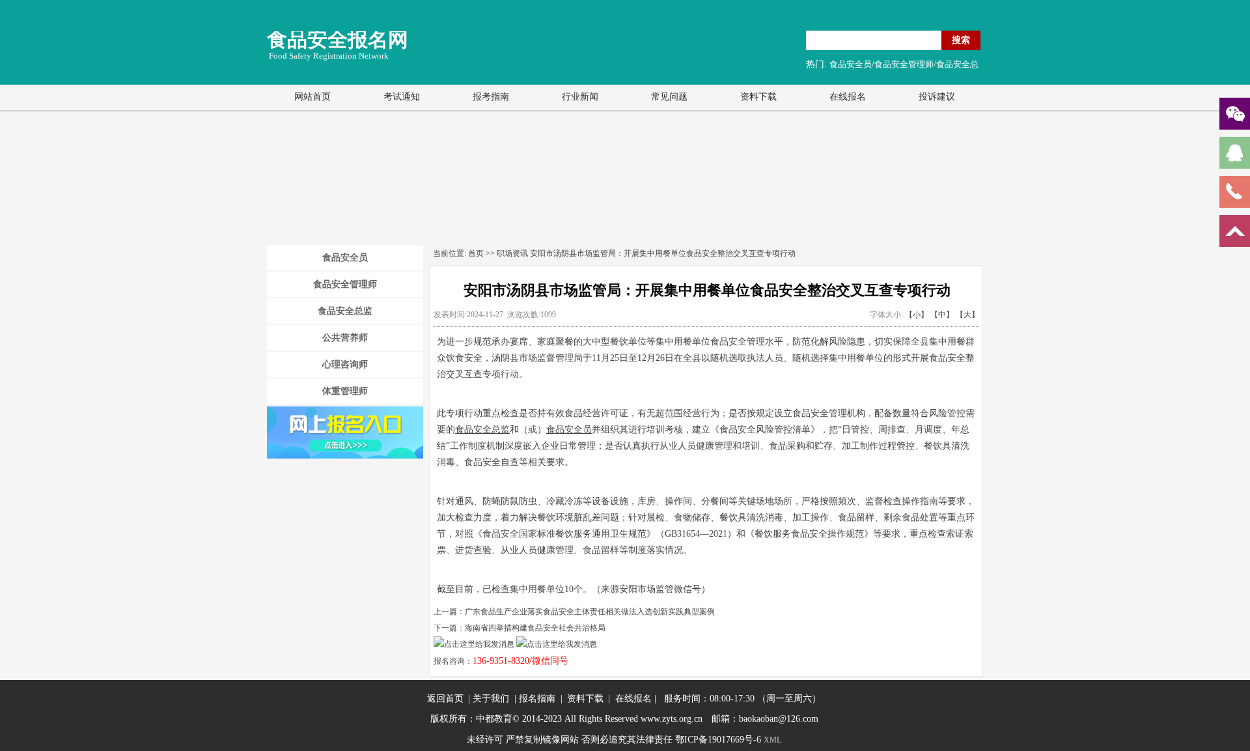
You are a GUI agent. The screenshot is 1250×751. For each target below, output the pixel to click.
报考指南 (491, 97)
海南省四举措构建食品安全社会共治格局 (535, 627)
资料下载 (758, 97)
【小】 (916, 314)
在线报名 (847, 97)
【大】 (967, 314)
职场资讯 (512, 253)
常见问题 (669, 97)
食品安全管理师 (345, 284)
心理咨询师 (345, 364)
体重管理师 (345, 391)
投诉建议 (937, 97)
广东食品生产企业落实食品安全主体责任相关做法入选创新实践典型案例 (590, 611)
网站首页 (312, 97)
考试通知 (401, 97)
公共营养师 (345, 338)
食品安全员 (345, 257)
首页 (476, 253)
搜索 (961, 40)
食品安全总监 (345, 311)
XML (772, 739)
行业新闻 (580, 97)
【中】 (942, 314)
